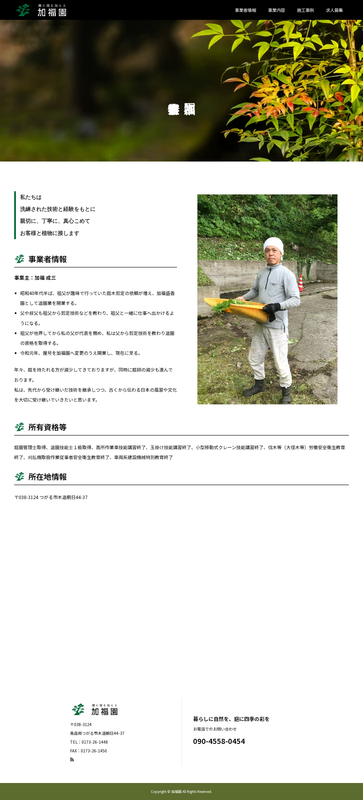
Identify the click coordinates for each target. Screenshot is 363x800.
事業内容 (276, 10)
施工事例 (305, 10)
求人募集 (334, 10)
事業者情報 (245, 10)
